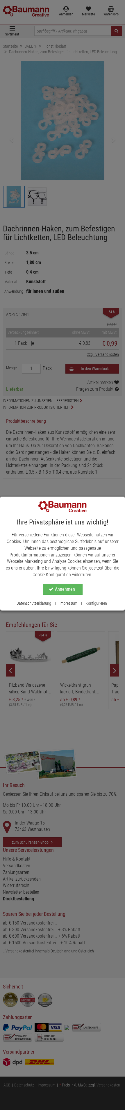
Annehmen (65, 589)
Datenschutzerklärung (34, 603)
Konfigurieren (96, 603)
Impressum (68, 603)
